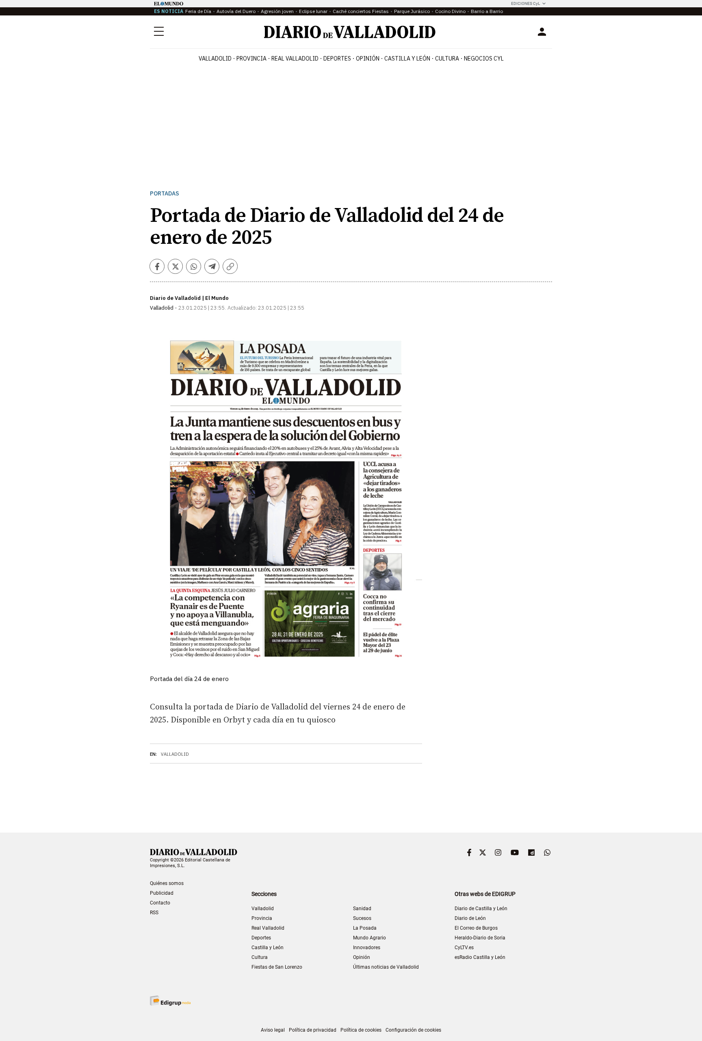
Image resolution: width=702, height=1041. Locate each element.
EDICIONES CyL (525, 3)
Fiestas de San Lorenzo (276, 967)
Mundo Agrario (369, 938)
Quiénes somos (167, 883)
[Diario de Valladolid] (350, 32)
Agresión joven (277, 11)
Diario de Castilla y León (481, 908)
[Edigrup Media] (170, 1000)
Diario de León (470, 918)
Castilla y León (407, 58)
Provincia (251, 58)
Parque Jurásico (412, 11)
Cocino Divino (450, 11)
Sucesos (362, 918)
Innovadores (366, 947)
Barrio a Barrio (487, 11)
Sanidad (362, 908)
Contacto (160, 903)
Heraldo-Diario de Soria (480, 938)
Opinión (367, 58)
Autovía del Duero (236, 11)
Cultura (447, 58)
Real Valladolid (294, 58)
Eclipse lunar (313, 11)
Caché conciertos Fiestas (361, 11)
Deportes (337, 58)
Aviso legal (273, 1030)
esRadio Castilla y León (480, 957)
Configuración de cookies (413, 1030)
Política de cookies (360, 1030)
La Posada (365, 928)
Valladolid (215, 58)
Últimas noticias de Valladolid (386, 967)
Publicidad (161, 893)
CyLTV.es (464, 947)
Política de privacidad (312, 1030)
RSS (154, 912)
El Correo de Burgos (476, 928)
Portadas (164, 193)
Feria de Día (198, 11)
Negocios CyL (484, 58)
